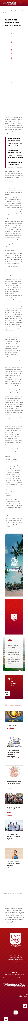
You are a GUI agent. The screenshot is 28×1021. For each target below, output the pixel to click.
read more (9, 731)
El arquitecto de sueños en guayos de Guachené (14, 836)
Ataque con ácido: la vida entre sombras (14, 11)
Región (8, 839)
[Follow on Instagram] (25, 1006)
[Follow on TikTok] (16, 1012)
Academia (9, 757)
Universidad (15, 757)
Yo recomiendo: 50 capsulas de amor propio (14, 781)
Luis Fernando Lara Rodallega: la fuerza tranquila (13, 863)
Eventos (9, 812)
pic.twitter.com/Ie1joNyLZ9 (17, 919)
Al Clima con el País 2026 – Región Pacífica (13, 809)
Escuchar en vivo (5, 693)
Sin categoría (6, 12)
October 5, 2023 (9, 922)
